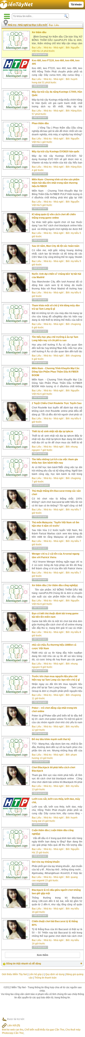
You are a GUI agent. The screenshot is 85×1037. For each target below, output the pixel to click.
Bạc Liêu (36, 47)
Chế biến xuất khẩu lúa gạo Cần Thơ (44, 1029)
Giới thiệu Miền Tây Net (14, 974)
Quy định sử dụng (54, 974)
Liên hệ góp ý (36, 974)
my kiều (75, 233)
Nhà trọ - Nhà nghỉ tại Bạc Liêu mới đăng (31, 25)
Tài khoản (76, 4)
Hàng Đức (76, 110)
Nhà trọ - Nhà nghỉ (53, 47)
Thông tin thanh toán (45, 977)
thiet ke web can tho (12, 1029)
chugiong (76, 324)
